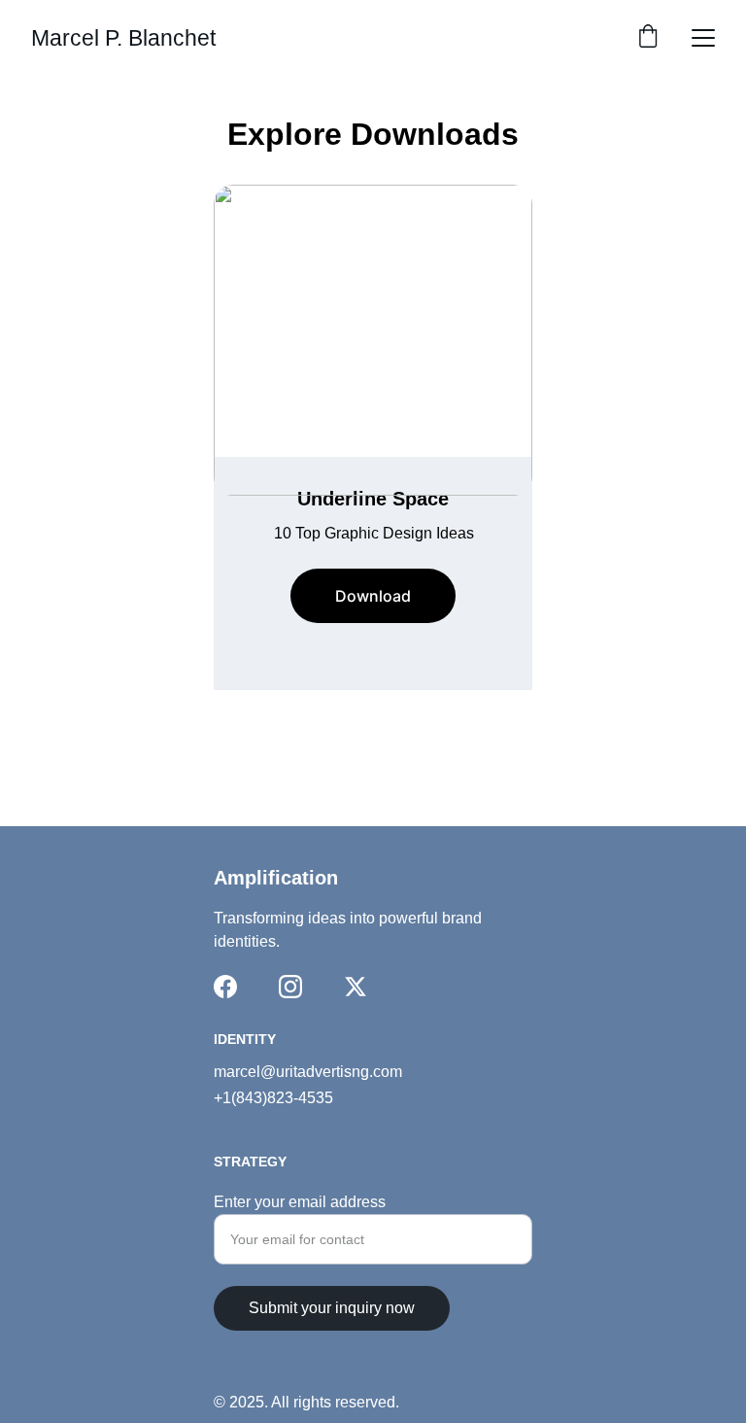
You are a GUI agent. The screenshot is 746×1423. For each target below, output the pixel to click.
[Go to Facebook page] (225, 986)
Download (373, 596)
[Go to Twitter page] (355, 986)
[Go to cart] (648, 37)
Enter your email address (300, 1202)
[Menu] (703, 38)
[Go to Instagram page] (290, 986)
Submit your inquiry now (332, 1308)
